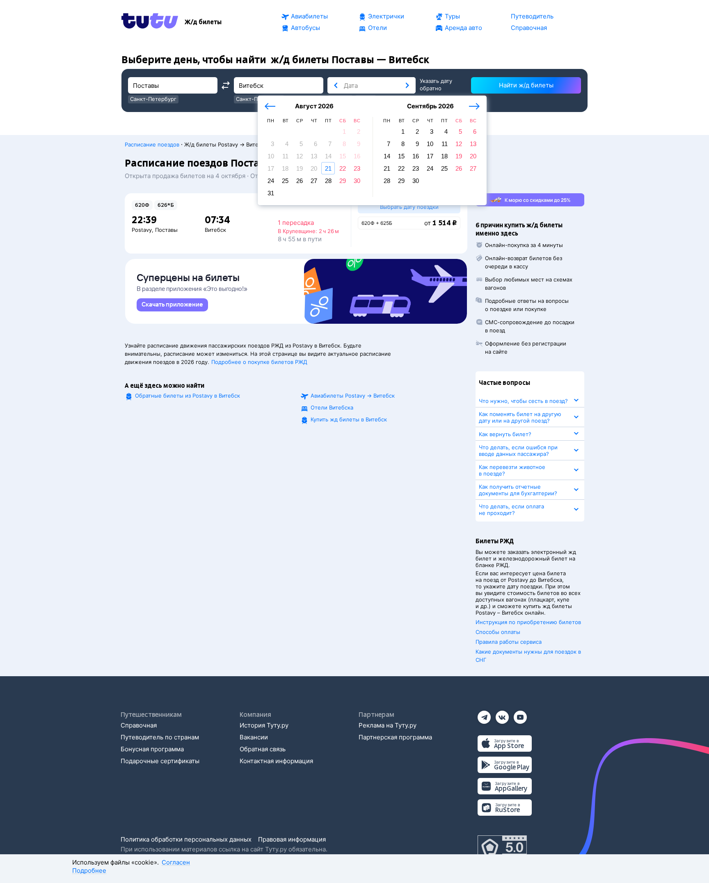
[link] (172, 304)
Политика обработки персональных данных (186, 839)
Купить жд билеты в (349, 419)
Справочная (139, 725)
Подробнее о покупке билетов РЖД (259, 362)
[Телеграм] (484, 714)
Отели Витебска (332, 407)
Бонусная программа (152, 749)
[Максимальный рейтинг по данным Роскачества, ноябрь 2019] (502, 847)
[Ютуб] (520, 714)
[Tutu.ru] (149, 22)
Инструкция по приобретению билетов (528, 622)
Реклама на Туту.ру (387, 725)
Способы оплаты (498, 632)
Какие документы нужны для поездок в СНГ (528, 655)
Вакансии (254, 737)
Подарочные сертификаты (160, 761)
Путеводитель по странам (160, 737)
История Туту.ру (264, 725)
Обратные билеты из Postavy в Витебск (187, 395)
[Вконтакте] (502, 714)
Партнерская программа (395, 737)
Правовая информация (292, 839)
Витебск (215, 229)
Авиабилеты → (353, 395)
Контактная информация (276, 761)
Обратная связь (263, 749)
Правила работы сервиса (509, 641)
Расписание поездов (152, 144)
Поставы (166, 229)
